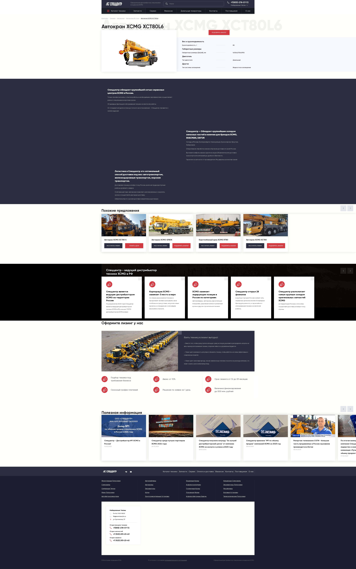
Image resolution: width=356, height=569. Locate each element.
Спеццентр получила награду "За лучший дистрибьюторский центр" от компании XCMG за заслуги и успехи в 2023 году (217, 443)
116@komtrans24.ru (119, 516)
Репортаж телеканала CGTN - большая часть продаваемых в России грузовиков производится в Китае (311, 443)
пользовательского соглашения (176, 560)
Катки (147, 492)
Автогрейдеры (150, 481)
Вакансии (168, 11)
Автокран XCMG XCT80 (256, 240)
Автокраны (149, 485)
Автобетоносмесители (110, 496)
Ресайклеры (228, 489)
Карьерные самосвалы (232, 481)
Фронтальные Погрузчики (111, 481)
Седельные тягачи (108, 489)
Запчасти (138, 11)
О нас (247, 11)
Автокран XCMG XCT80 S (115, 240)
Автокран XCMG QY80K (162, 240)
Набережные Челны (238, 5)
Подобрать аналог (219, 32)
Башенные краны (192, 481)
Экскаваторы (150, 489)
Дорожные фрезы (192, 492)
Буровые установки (230, 492)
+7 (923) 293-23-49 (121, 534)
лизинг (113, 245)
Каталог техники (118, 11)
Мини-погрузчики (108, 492)
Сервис (153, 11)
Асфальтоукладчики (193, 485)
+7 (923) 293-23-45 (121, 540)
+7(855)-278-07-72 (239, 2)
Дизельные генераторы (191, 11)
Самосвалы (106, 485)
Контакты (213, 11)
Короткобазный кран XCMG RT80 (213, 240)
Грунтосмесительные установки (157, 496)
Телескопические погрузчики (234, 496)
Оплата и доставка (205, 472)
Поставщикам (231, 11)
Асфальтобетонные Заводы (196, 496)
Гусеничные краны (193, 489)
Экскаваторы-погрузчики (232, 485)
